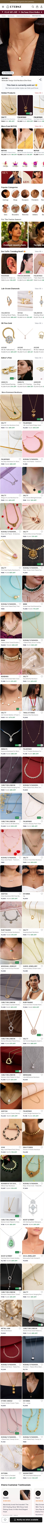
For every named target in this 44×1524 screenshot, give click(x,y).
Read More (39, 1514)
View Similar (9, 73)
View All (38, 93)
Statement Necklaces (23, 16)
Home (4, 16)
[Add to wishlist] (5, 1519)
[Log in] (41, 6)
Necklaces (11, 16)
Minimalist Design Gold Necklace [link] (37, 16)
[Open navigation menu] (3, 6)
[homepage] (13, 7)
